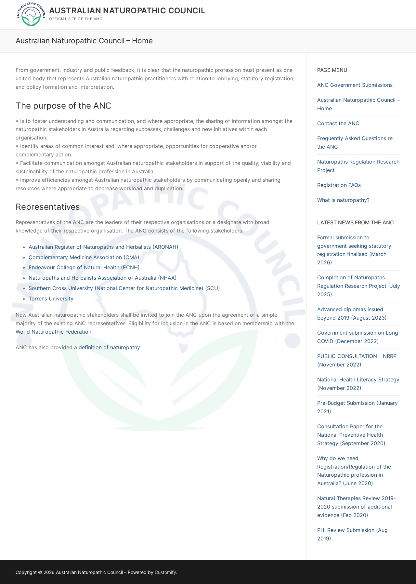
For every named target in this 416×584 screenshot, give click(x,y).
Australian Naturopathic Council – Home (358, 104)
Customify (165, 572)
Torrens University (51, 298)
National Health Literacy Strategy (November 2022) (358, 383)
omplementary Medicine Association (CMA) (85, 257)
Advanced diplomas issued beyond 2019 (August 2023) (352, 313)
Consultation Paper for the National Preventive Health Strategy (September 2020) (351, 434)
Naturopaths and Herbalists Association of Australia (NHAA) (103, 277)
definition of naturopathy (109, 347)
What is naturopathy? (343, 200)
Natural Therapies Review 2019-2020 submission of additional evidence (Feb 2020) (356, 506)
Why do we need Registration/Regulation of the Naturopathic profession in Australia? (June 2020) (354, 471)
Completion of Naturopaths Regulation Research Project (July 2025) (358, 286)
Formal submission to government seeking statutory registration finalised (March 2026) (354, 250)
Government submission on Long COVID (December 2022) (357, 336)
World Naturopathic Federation (53, 331)
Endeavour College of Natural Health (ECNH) (84, 267)
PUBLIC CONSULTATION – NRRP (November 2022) (356, 360)
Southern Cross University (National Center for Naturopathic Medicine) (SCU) (124, 288)
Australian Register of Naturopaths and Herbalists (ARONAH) (103, 247)
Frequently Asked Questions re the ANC (355, 142)
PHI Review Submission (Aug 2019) (352, 534)
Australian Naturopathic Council (127, 10)
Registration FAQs (339, 185)
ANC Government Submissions (355, 85)
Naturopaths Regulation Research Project (358, 165)
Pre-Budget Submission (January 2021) (357, 407)
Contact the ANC (338, 123)
